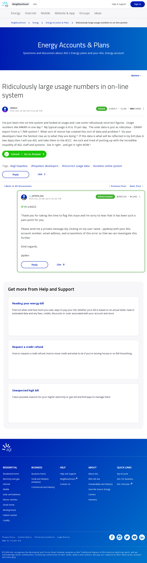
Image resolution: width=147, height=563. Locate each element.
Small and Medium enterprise (40, 480)
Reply (16, 174)
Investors (92, 499)
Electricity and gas (11, 479)
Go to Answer (32, 154)
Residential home (11, 473)
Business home (38, 473)
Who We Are (94, 479)
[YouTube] (134, 537)
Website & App (65, 13)
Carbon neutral (10, 515)
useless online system (108, 166)
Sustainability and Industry (100, 484)
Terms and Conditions (44, 537)
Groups (84, 13)
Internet (30, 13)
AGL (35, 4)
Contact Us (65, 484)
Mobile (45, 13)
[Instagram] (119, 537)
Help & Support (119, 4)
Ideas (97, 13)
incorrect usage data (77, 166)
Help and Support (68, 473)
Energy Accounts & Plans (57, 22)
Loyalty (6, 520)
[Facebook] (112, 537)
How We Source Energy (99, 489)
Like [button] (40, 174)
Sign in (137, 4)
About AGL (93, 473)
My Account (122, 473)
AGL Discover (123, 484)
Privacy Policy (8, 537)
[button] (143, 109)
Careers (92, 494)
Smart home (8, 504)
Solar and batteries (11, 494)
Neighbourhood (20, 4)
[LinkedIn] (142, 537)
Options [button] (135, 75)
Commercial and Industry (43, 487)
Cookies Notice (25, 537)
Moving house (9, 510)
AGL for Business (125, 479)
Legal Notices (63, 537)
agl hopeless (20, 166)
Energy (15, 13)
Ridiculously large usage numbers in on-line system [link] (101, 22)
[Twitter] (127, 537)
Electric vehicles (10, 499)
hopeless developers (45, 166)
